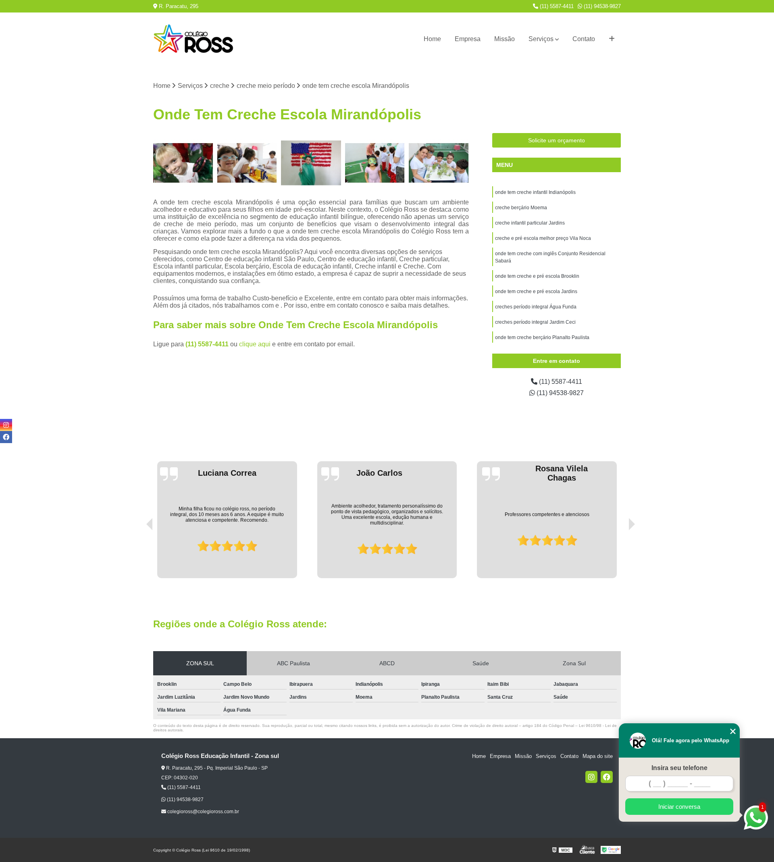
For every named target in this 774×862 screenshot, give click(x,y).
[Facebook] (607, 777)
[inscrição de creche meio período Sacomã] (247, 163)
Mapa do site (598, 756)
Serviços (540, 38)
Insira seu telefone (679, 767)
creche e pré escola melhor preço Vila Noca (543, 238)
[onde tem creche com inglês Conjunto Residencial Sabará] (311, 163)
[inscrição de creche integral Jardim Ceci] (439, 163)
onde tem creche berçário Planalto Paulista (542, 337)
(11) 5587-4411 (556, 6)
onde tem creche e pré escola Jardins (536, 291)
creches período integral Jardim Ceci (535, 322)
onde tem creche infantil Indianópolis (535, 192)
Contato (583, 38)
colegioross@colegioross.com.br (202, 811)
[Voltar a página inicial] (193, 39)
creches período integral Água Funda (535, 307)
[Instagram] (591, 777)
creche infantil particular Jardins (530, 223)
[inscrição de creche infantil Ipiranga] (183, 163)
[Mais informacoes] (612, 39)
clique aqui (254, 344)
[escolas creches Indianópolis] (375, 163)
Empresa (468, 38)
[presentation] (138, 555)
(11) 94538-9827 (601, 6)
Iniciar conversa (679, 806)
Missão (504, 38)
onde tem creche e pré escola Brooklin (537, 276)
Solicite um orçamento (556, 140)
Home (432, 38)
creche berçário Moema (521, 207)
